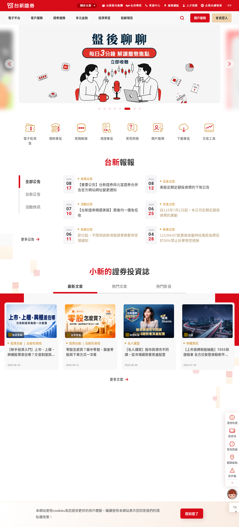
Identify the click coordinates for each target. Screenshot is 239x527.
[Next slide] (229, 64)
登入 (222, 18)
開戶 (200, 18)
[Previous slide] (9, 64)
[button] (99, 109)
